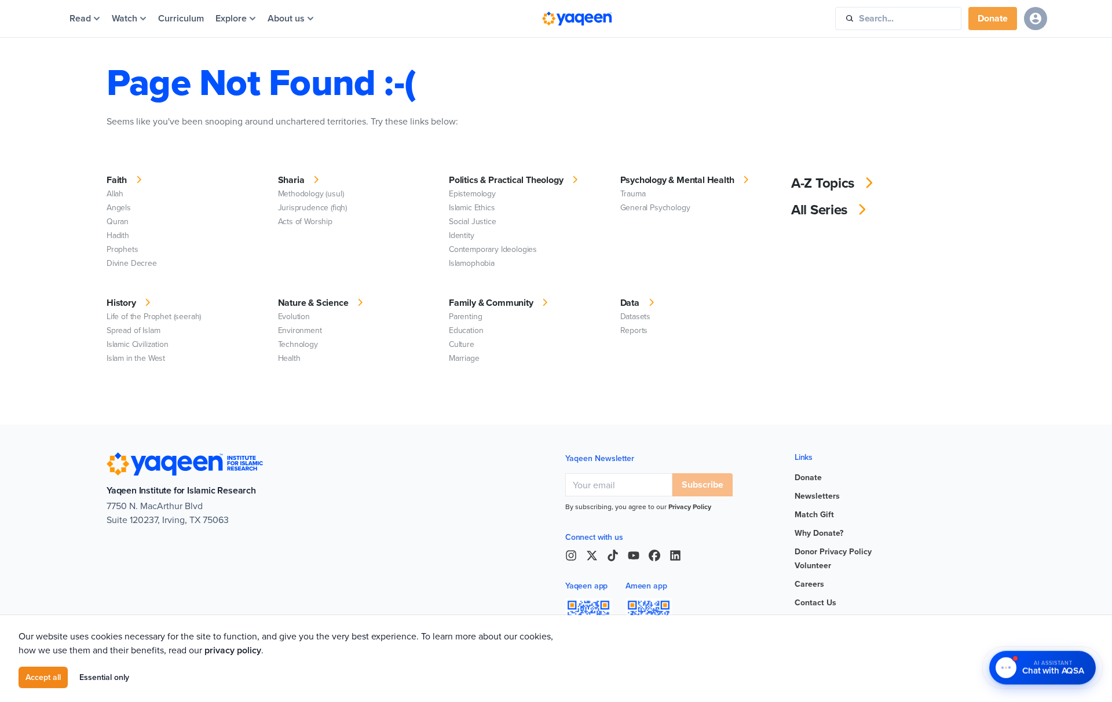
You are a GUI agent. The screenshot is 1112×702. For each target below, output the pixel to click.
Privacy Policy (689, 506)
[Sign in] (1035, 18)
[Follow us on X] (592, 555)
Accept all (43, 677)
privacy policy (232, 650)
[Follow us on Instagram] (571, 555)
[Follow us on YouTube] (633, 555)
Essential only (104, 677)
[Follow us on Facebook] (654, 555)
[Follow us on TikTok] (613, 555)
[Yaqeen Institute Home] (577, 18)
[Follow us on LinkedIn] (675, 555)
